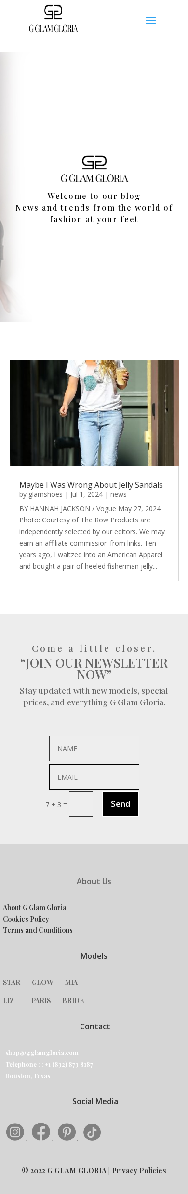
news (118, 494)
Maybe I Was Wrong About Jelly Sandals (91, 484)
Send (120, 803)
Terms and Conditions (38, 930)
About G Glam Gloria (35, 907)
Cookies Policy (26, 919)
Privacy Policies (139, 1170)
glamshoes (45, 494)
